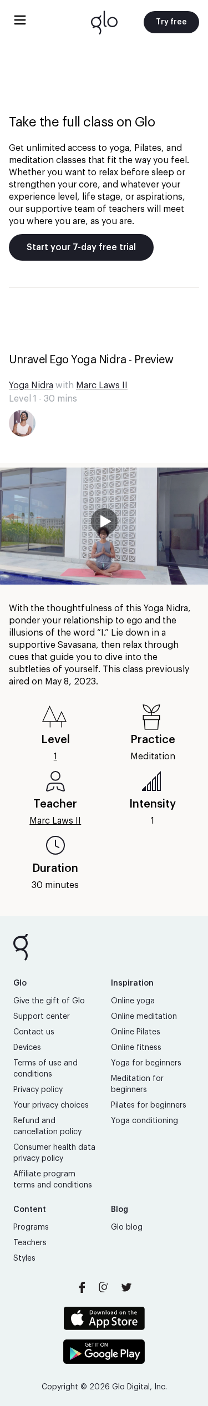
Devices (27, 1048)
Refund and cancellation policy (47, 1126)
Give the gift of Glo (49, 1001)
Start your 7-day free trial (81, 247)
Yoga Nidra (31, 385)
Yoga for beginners (146, 1063)
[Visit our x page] (126, 1287)
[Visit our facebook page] (82, 1287)
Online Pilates (135, 1032)
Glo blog (127, 1227)
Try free (171, 22)
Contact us (33, 1032)
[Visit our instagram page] (104, 1287)
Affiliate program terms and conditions (52, 1179)
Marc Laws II (102, 385)
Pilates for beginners (148, 1105)
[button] (104, 526)
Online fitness (136, 1048)
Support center (41, 1017)
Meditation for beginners (137, 1084)
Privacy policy (38, 1090)
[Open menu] (20, 20)
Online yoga (133, 1001)
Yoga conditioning (144, 1121)
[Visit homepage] (104, 22)
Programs (31, 1227)
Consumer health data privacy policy (54, 1153)
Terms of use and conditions (45, 1068)
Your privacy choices (51, 1105)
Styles (24, 1258)
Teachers (30, 1243)
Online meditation (144, 1017)
